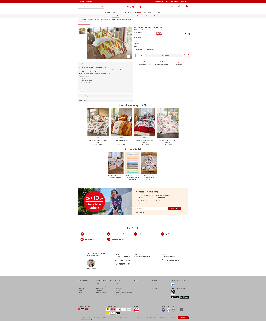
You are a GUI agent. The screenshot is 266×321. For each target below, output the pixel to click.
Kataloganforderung (101, 292)
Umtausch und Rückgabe (102, 286)
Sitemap (80, 283)
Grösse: (135, 46)
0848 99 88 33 (124, 264)
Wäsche (80, 290)
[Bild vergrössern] (128, 56)
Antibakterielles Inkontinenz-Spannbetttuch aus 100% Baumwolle (132, 177)
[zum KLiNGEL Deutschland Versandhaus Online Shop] (82, 309)
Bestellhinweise (157, 286)
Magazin (155, 288)
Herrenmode (81, 288)
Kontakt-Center (169, 257)
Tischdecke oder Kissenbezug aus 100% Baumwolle (115, 176)
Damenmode (81, 286)
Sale (79, 294)
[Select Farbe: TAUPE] (138, 44)
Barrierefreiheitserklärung (121, 294)
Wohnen (80, 292)
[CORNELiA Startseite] (133, 6)
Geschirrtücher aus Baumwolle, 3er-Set (149, 176)
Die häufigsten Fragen (171, 260)
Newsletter (99, 290)
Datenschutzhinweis (140, 212)
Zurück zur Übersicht (84, 23)
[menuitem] (108, 12)
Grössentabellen (157, 283)
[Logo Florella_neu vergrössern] (186, 33)
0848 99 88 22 (124, 260)
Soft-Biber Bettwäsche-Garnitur (121, 140)
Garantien (118, 290)
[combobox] (91, 7)
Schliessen (183, 317)
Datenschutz (118, 288)
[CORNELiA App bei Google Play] (184, 297)
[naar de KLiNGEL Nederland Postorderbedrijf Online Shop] (86, 309)
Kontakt (136, 283)
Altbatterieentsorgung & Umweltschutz (124, 292)
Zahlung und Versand (101, 283)
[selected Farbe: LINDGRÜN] (135, 44)
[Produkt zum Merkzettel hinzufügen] (186, 55)
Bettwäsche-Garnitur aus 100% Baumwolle (167, 141)
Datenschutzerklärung (86, 319)
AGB (117, 283)
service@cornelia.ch (143, 257)
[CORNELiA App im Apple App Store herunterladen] (175, 297)
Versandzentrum (138, 286)
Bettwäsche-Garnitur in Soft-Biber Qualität (144, 141)
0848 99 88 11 (124, 257)
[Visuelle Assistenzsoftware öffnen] (181, 309)
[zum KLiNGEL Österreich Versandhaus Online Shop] (79, 309)
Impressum (118, 286)
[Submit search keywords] (102, 7)
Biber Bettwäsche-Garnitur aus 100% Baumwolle (98, 141)
